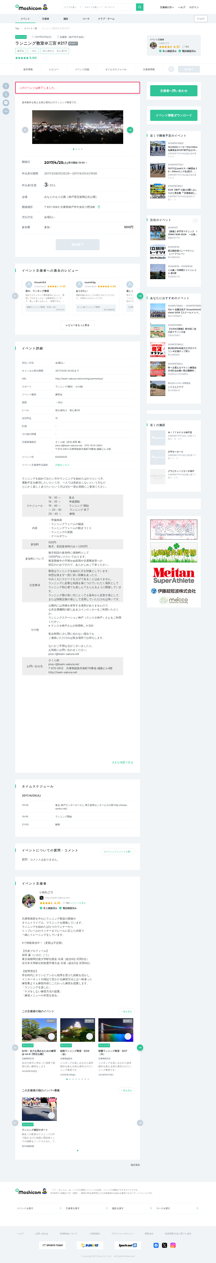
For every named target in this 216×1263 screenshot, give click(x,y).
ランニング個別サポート (35, 1129)
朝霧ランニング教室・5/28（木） (42, 307)
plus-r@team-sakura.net (63, 664)
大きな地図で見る (122, 762)
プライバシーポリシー (122, 1233)
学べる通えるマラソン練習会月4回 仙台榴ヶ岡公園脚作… (182, 369)
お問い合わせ (41, 1233)
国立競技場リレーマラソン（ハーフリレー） (181, 252)
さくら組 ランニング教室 (88, 307)
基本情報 (28, 69)
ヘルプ (181, 7)
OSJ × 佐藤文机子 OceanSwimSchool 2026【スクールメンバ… (184, 311)
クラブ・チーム (106, 18)
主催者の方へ (167, 7)
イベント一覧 (30, 28)
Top (17, 28)
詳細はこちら (62, 464)
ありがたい (82, 290)
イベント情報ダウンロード (174, 115)
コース (86, 18)
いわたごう (164, 43)
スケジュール (116, 69)
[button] (73, 149)
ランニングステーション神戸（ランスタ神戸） (76, 617)
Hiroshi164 (40, 282)
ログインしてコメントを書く (118, 851)
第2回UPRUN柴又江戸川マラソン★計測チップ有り (182, 350)
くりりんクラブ (175, 387)
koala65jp (90, 282)
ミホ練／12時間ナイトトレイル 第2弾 (182, 271)
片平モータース (175, 451)
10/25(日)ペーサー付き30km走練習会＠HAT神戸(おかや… (182, 148)
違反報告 (135, 1164)
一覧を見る (126, 1011)
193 (187, 46)
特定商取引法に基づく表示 (178, 1233)
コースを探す (163, 1208)
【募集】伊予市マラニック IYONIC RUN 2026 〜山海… (182, 233)
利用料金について (68, 1233)
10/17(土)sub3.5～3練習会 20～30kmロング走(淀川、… (182, 170)
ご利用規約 (94, 1233)
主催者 (45, 18)
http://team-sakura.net (62, 672)
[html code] (6, 111)
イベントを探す (25, 1208)
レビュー (54, 69)
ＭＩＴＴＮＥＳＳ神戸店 (180, 432)
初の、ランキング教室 (37, 290)
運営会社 (149, 1233)
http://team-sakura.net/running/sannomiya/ (79, 378)
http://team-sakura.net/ (57, 897)
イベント (25, 18)
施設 (65, 18)
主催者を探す (73, 1208)
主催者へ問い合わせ (173, 90)
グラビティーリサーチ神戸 (181, 471)
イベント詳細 (82, 69)
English (201, 18)
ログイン (194, 7)
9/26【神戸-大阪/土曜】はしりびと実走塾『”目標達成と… (182, 191)
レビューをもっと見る (77, 325)
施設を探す (118, 1208)
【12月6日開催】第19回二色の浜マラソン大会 (182, 330)
